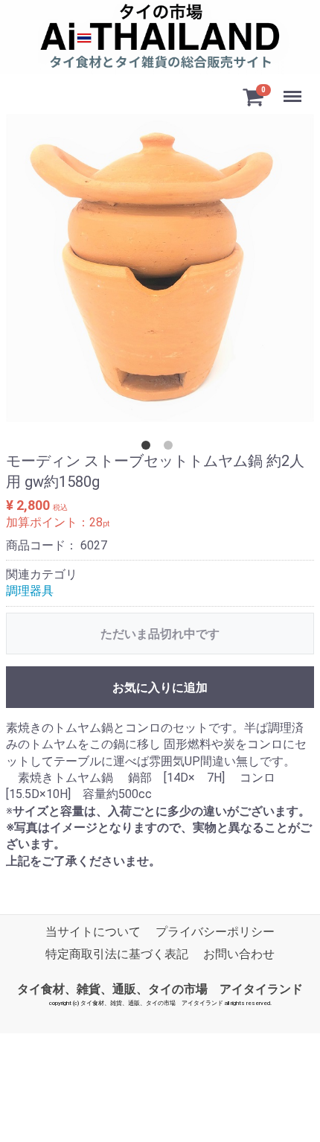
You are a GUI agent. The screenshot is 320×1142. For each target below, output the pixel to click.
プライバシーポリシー (215, 932)
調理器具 (30, 591)
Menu (294, 88)
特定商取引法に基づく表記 (116, 955)
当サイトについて (93, 932)
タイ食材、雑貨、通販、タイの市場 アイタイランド (160, 989)
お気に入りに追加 (160, 687)
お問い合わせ (239, 955)
